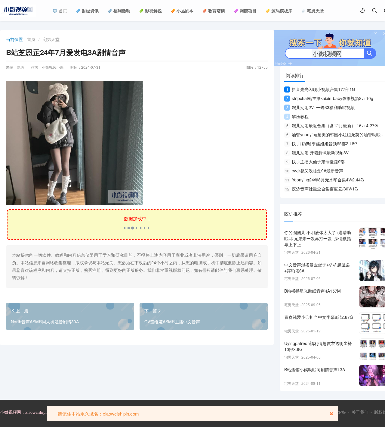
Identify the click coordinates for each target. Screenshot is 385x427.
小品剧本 (185, 11)
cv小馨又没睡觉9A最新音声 (314, 171)
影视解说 (153, 11)
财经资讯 (90, 11)
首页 (63, 11)
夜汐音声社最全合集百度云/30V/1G (321, 189)
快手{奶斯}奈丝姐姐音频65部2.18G (322, 143)
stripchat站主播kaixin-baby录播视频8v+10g (329, 98)
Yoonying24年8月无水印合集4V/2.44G (324, 180)
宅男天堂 (315, 11)
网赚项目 (248, 11)
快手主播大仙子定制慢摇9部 (315, 162)
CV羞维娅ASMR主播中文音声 (172, 322)
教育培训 (216, 11)
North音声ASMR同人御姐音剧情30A (45, 322)
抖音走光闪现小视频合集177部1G (320, 89)
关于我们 (360, 412)
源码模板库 (281, 11)
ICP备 (340, 412)
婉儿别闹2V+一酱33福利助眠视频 (320, 107)
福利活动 (121, 11)
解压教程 (297, 116)
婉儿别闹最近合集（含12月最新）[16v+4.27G (332, 125)
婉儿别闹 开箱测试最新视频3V (317, 152)
